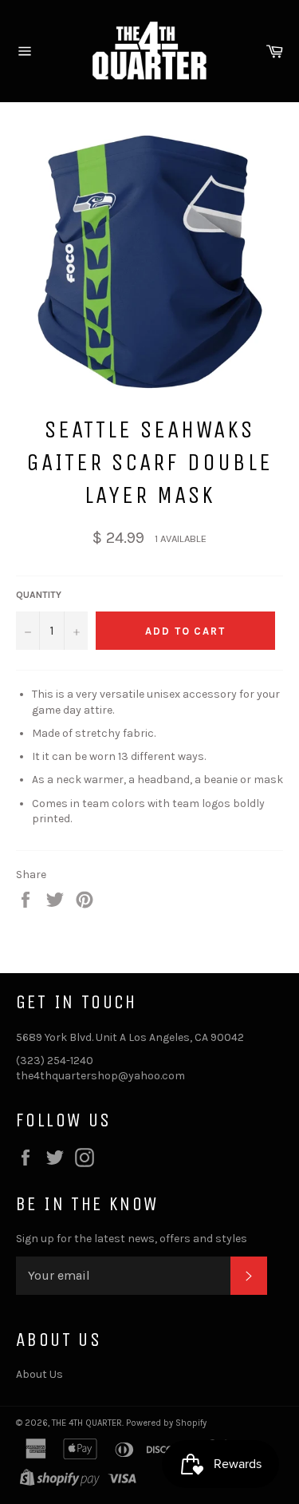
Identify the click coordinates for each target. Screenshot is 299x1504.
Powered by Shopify (166, 1423)
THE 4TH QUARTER (87, 1423)
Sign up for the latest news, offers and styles (131, 1238)
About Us (39, 1374)
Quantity (38, 594)
